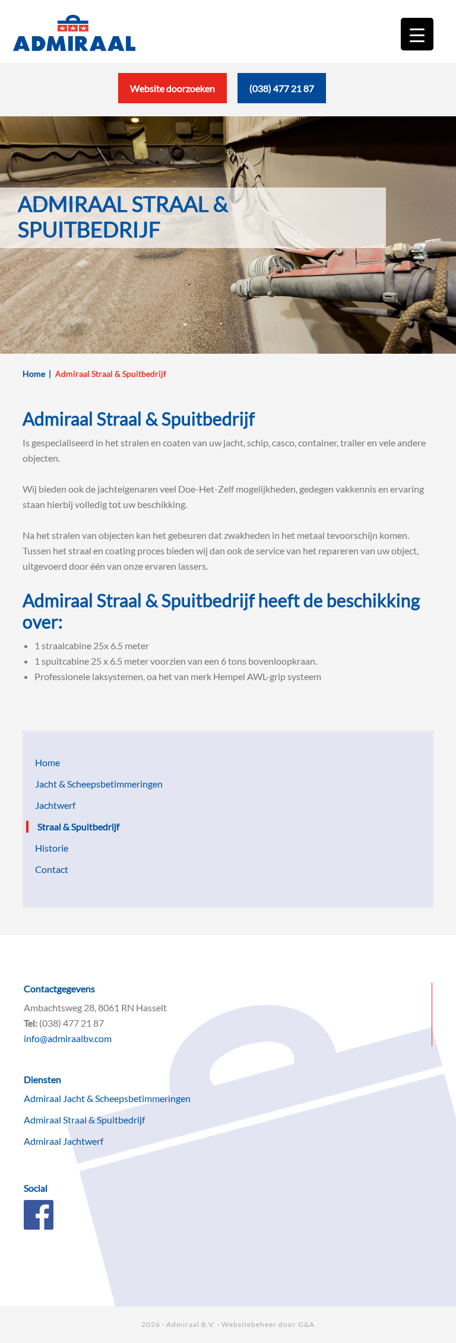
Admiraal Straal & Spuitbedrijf (84, 1130)
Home (47, 773)
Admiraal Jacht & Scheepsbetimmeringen (107, 1109)
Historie (51, 859)
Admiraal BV (74, 38)
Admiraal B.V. (191, 1335)
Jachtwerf (55, 816)
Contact (51, 880)
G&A (306, 1335)
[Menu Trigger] (417, 34)
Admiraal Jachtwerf (63, 1152)
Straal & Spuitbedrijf (78, 837)
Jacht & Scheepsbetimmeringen (99, 795)
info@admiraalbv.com (68, 1049)
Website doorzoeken (172, 99)
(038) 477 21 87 (281, 99)
